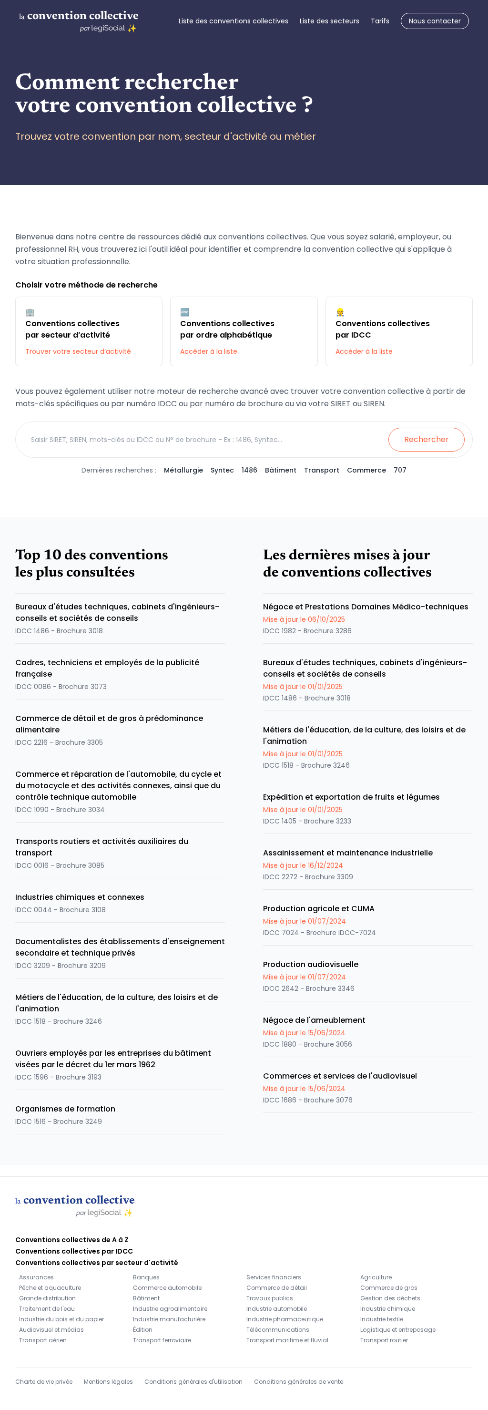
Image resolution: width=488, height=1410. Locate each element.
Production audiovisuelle (310, 964)
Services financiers (273, 1277)
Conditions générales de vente (298, 1382)
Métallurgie (183, 470)
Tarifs (380, 21)
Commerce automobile (167, 1288)
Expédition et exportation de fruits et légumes (351, 797)
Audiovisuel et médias (51, 1330)
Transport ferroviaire (162, 1340)
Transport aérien (43, 1340)
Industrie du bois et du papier (61, 1319)
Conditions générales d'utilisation (193, 1382)
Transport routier (384, 1340)
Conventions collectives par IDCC (74, 1251)
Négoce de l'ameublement (314, 1020)
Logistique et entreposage (398, 1330)
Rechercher (426, 439)
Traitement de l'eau (47, 1309)
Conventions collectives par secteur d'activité (96, 1262)
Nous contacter (435, 21)
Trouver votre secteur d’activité (78, 351)
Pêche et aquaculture (50, 1288)
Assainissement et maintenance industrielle (348, 852)
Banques (146, 1277)
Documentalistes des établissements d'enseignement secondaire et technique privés (120, 947)
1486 (249, 470)
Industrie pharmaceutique (284, 1319)
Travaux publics (269, 1298)
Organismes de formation (65, 1108)
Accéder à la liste (208, 351)
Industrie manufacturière (169, 1319)
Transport (321, 470)
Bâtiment (280, 470)
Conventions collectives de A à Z (72, 1240)
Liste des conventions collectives (233, 21)
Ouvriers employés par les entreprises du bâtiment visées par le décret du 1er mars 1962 (113, 1059)
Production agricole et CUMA (319, 908)
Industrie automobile (276, 1309)
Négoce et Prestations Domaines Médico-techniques (365, 606)
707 (400, 470)
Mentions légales (108, 1382)
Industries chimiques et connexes (79, 897)
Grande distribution (47, 1298)
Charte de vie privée (43, 1382)
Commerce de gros (388, 1288)
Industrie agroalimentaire (170, 1309)
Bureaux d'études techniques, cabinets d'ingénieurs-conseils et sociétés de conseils (117, 612)
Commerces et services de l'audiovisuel (340, 1075)
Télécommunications (277, 1330)
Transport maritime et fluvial (287, 1340)
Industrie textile (381, 1319)
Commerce (366, 470)
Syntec (222, 470)
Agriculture (376, 1277)
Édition (142, 1330)
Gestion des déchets (390, 1298)
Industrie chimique (387, 1309)
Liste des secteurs (329, 21)
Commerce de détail (276, 1288)
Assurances (36, 1277)
